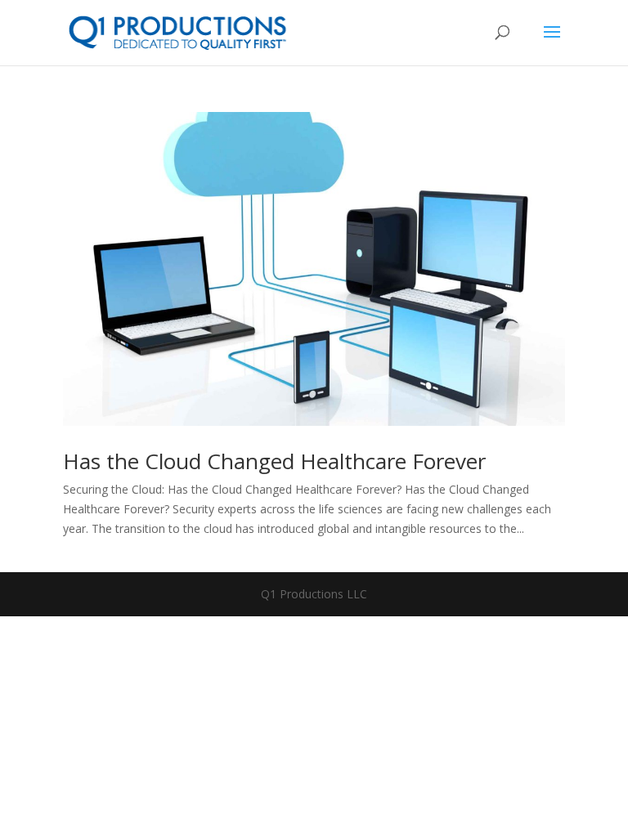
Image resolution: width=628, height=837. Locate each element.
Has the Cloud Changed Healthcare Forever (274, 461)
